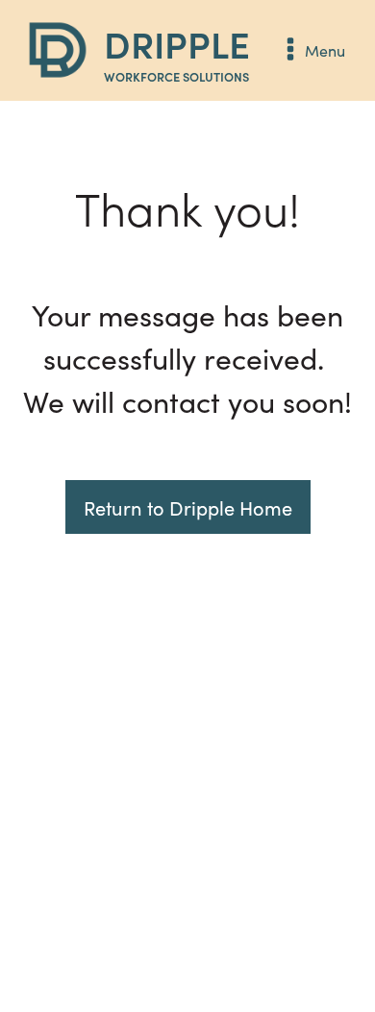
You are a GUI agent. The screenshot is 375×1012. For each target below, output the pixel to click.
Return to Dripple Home (188, 507)
